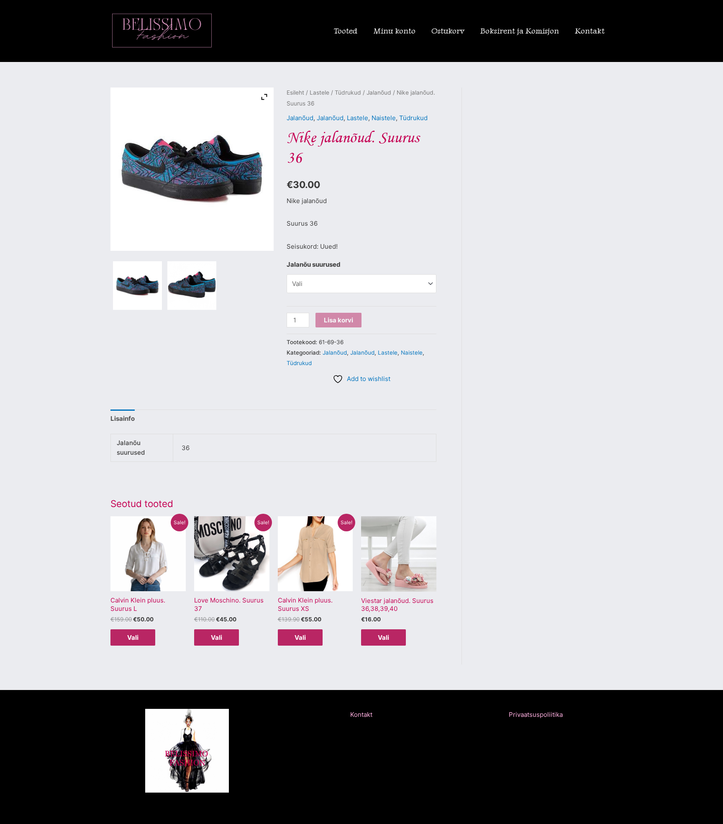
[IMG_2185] (191, 285)
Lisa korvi (338, 320)
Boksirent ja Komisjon (519, 31)
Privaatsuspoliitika (536, 714)
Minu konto (394, 31)
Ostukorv (447, 31)
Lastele (319, 92)
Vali (132, 637)
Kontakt (590, 31)
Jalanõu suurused (314, 264)
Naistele (384, 118)
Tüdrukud (348, 92)
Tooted (345, 31)
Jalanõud (379, 92)
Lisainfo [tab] (122, 418)
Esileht (295, 92)
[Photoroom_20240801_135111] (137, 285)
